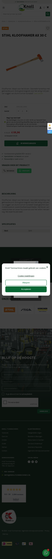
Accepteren (26, 289)
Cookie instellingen (26, 276)
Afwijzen (26, 283)
